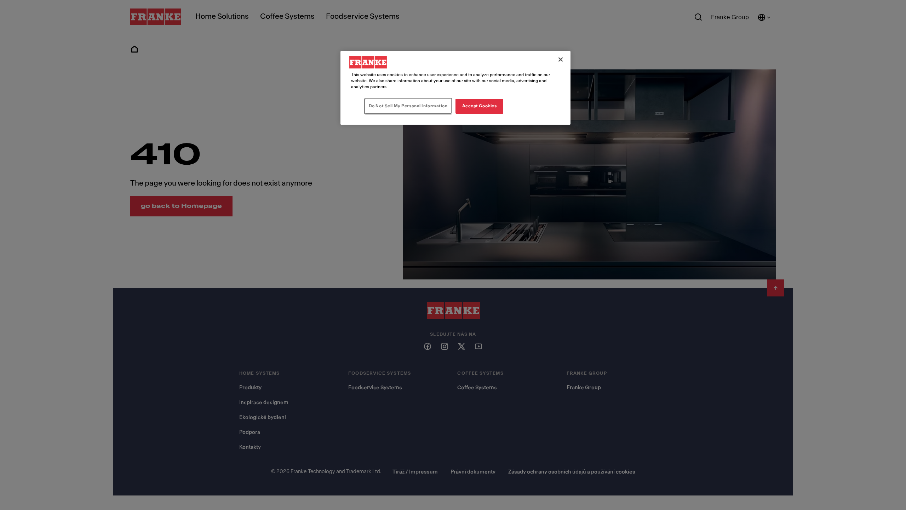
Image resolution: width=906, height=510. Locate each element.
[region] (455, 88)
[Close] (560, 59)
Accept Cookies (479, 106)
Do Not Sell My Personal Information (408, 106)
